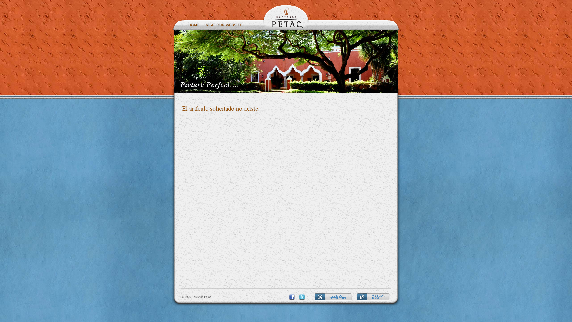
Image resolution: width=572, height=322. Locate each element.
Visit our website (224, 25)
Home (194, 25)
